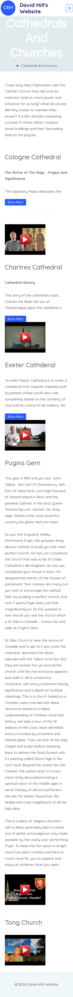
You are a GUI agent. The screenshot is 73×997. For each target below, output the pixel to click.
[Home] (17, 66)
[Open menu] (69, 8)
